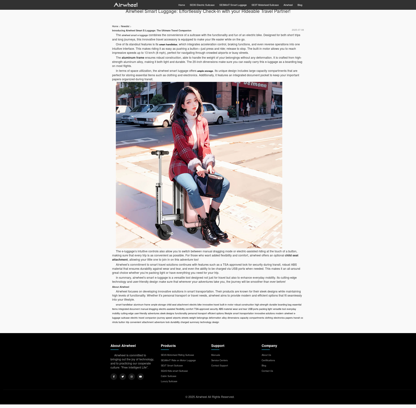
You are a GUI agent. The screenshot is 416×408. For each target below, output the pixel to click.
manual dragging (149, 309)
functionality (181, 313)
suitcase (125, 317)
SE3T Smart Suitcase (172, 365)
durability (175, 322)
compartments (256, 317)
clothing (269, 317)
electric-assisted (167, 309)
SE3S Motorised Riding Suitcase (177, 354)
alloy (224, 317)
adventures (153, 313)
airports (177, 317)
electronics (279, 317)
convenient (135, 322)
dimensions (233, 317)
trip (127, 322)
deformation (215, 317)
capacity (244, 317)
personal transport (197, 313)
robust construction (244, 304)
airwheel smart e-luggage (135, 35)
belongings (202, 317)
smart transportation (243, 313)
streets (185, 317)
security (214, 309)
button (122, 322)
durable (273, 304)
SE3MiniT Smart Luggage (233, 4)
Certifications (268, 360)
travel (141, 317)
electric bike (195, 304)
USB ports (253, 309)
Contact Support (219, 365)
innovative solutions (265, 313)
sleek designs (167, 313)
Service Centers (219, 360)
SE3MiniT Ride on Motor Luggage (178, 360)
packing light (265, 309)
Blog (300, 4)
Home (181, 4)
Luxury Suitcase (169, 381)
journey (161, 317)
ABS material (225, 309)
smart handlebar (168, 44)
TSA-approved (201, 309)
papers (289, 317)
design (215, 322)
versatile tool (279, 309)
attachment (148, 322)
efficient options (216, 313)
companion (150, 317)
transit (296, 317)
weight (192, 317)
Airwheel (288, 4)
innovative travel (210, 304)
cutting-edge (127, 313)
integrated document (129, 309)
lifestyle (228, 313)
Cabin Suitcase (168, 376)
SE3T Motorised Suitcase (265, 4)
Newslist (125, 26)
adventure (159, 322)
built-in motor (227, 304)
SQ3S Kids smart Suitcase (174, 370)
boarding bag (285, 304)
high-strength (261, 304)
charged (185, 322)
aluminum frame (142, 304)
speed (169, 317)
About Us (266, 354)
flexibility (180, 309)
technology (205, 322)
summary (194, 322)
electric (134, 317)
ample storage (205, 70)
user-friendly (140, 313)
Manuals (215, 354)
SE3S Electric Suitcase (202, 4)
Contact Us (267, 370)
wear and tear (240, 309)
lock (168, 322)
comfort (189, 309)
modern (280, 313)
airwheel (288, 313)
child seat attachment (178, 304)
